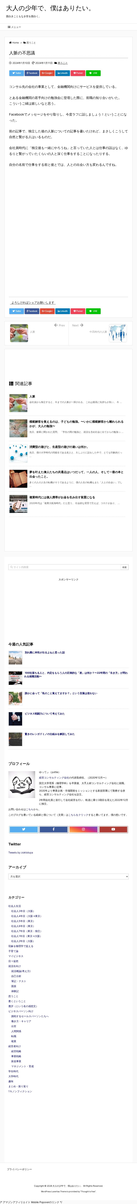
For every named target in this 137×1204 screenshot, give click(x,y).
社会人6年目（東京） (23, 926)
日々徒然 (13, 961)
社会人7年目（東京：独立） (27, 931)
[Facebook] (53, 829)
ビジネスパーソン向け (20, 1011)
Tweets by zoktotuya (20, 852)
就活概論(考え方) (21, 971)
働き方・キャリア (21, 1021)
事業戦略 (16, 1056)
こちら (29, 809)
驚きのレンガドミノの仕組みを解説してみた (50, 733)
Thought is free (88, 1191)
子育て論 (13, 951)
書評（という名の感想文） (23, 1006)
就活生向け (14, 966)
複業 (13, 1041)
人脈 (32, 396)
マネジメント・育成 (22, 1066)
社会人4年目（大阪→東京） (27, 915)
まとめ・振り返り (18, 1086)
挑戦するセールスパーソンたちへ (30, 1016)
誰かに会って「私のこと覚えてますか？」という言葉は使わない (61, 693)
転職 (13, 1036)
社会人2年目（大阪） (23, 941)
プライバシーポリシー (19, 1169)
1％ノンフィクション (20, 1091)
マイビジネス (15, 956)
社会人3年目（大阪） (23, 910)
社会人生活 (14, 905)
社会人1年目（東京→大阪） (26, 936)
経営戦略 (16, 1051)
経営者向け (14, 1046)
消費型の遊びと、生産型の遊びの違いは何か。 (59, 447)
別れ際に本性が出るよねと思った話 (45, 652)
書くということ (17, 1001)
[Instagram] (83, 829)
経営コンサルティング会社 (54, 777)
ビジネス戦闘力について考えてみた (45, 713)
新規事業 (16, 1061)
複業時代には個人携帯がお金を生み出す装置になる (62, 497)
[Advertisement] (41, 203)
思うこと (63, 62)
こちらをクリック (78, 814)
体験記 (15, 991)
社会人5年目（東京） (23, 920)
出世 (13, 1026)
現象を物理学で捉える (20, 946)
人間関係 (16, 1031)
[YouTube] (113, 829)
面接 (13, 986)
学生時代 (13, 1071)
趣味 (10, 1081)
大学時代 (13, 1076)
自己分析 (16, 976)
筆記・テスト (18, 981)
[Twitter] (23, 829)
